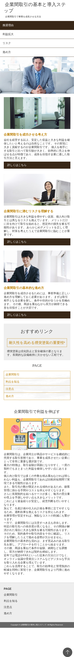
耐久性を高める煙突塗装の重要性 (36, 343)
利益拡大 (8, 34)
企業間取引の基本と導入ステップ (35, 7)
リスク (7, 43)
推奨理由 (8, 25)
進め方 (7, 52)
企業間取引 (12, 374)
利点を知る (12, 381)
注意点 (10, 388)
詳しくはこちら (17, 165)
